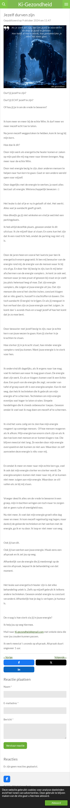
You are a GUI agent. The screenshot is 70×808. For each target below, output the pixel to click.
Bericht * (8, 719)
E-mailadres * (11, 703)
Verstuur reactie (15, 745)
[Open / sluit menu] (66, 4)
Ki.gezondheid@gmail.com (29, 631)
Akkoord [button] (56, 803)
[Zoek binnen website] (3, 4)
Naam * (8, 686)
